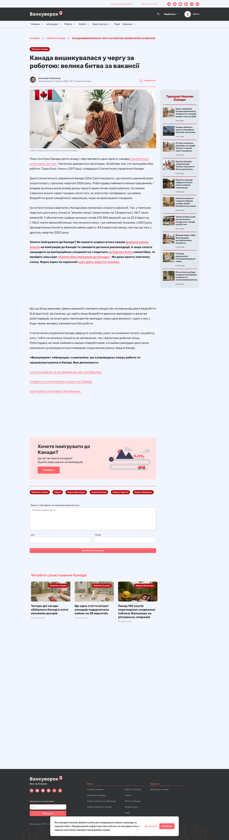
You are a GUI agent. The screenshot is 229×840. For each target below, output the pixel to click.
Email (98, 535)
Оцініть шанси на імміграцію (101, 801)
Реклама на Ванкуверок (122, 4)
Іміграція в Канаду (96, 795)
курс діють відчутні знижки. (99, 262)
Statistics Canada (40, 49)
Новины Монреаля (143, 492)
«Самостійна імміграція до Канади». (84, 257)
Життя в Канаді (133, 801)
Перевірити (49, 470)
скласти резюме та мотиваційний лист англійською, (66, 372)
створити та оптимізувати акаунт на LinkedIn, (61, 381)
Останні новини (95, 789)
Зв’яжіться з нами (159, 789)
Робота (68, 24)
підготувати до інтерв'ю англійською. (55, 391)
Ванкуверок (35, 824)
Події (117, 24)
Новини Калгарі (98, 492)
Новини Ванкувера (76, 492)
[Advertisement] (93, 282)
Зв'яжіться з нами (150, 4)
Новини (35, 24)
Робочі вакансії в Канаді (99, 807)
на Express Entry (120, 252)
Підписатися (48, 813)
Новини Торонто (120, 492)
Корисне (127, 24)
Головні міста (131, 807)
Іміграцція (52, 24)
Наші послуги (100, 24)
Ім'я (32, 535)
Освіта (82, 24)
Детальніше (151, 826)
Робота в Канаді (133, 789)
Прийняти (167, 826)
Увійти (196, 14)
